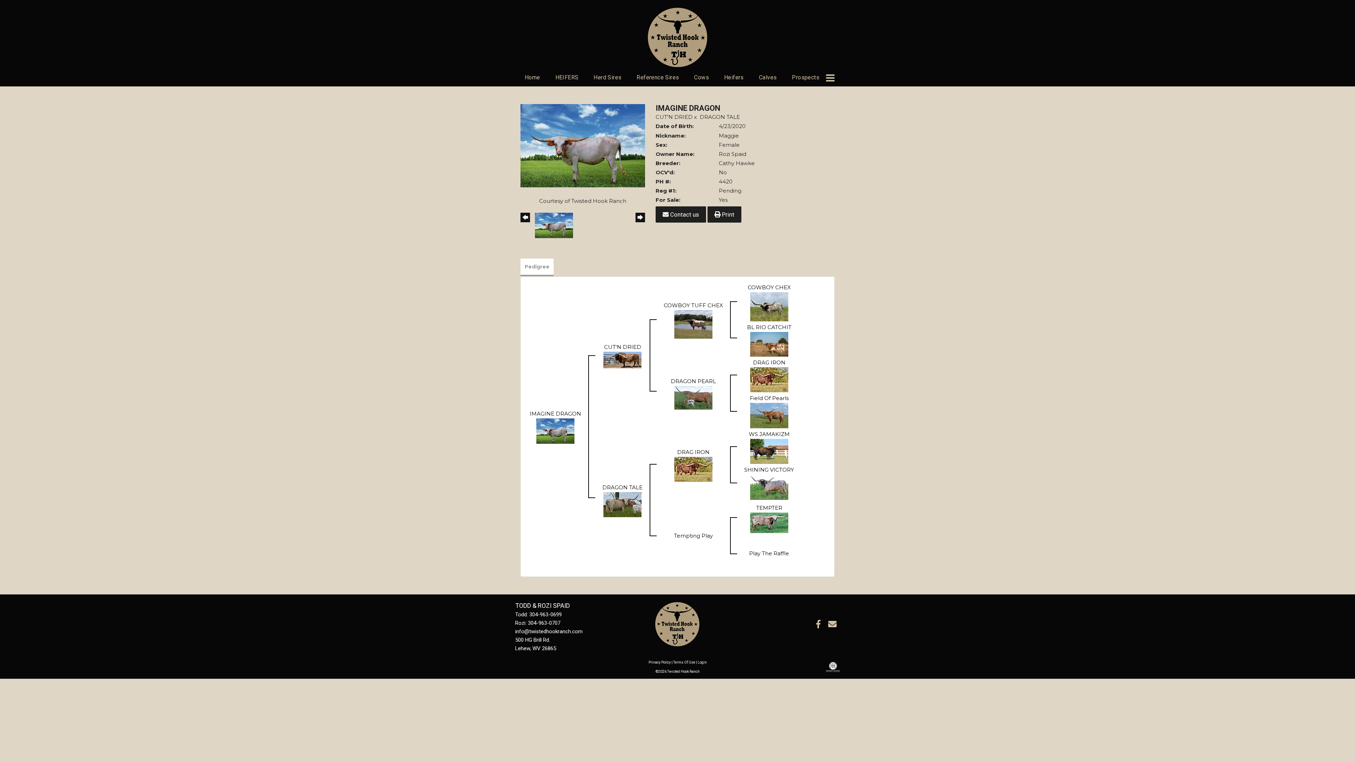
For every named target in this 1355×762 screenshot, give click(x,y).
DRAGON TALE (720, 117)
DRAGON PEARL (693, 381)
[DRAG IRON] (769, 379)
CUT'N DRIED (674, 117)
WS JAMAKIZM (769, 434)
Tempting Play (693, 535)
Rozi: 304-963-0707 (537, 623)
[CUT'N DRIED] (622, 359)
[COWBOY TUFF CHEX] (693, 323)
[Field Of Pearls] (769, 414)
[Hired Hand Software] (833, 670)
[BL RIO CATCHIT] (769, 343)
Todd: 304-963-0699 (538, 614)
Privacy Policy (660, 662)
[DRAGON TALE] (622, 504)
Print (727, 214)
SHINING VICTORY (769, 469)
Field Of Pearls (769, 398)
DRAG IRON (769, 362)
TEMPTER (769, 507)
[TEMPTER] (769, 522)
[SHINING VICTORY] (769, 486)
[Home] (677, 624)
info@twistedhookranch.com (549, 631)
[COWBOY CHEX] (769, 306)
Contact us (684, 214)
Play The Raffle (769, 553)
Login (702, 662)
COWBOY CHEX (769, 287)
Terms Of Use (684, 662)
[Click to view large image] (582, 145)
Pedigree (537, 267)
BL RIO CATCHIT (769, 327)
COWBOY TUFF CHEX (693, 305)
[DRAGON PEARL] (693, 397)
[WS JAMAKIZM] (769, 450)
